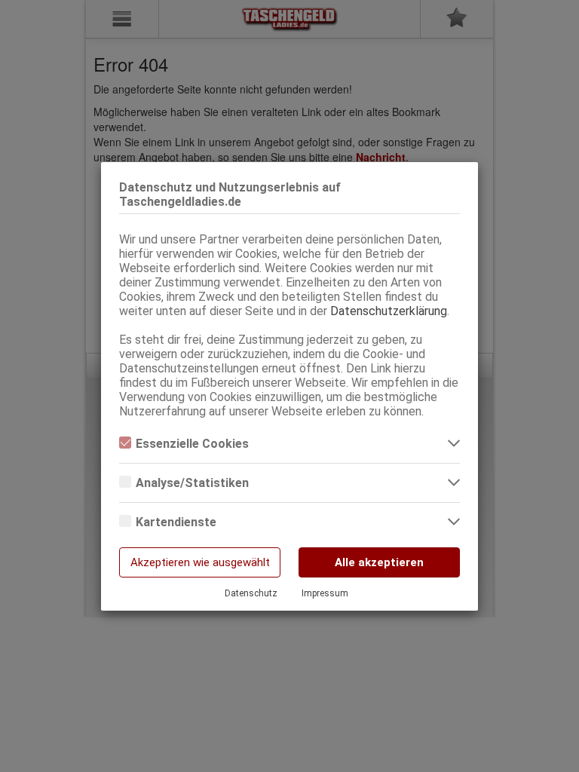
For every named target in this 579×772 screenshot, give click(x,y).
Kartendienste (176, 522)
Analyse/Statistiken (192, 483)
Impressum (325, 593)
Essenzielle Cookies (192, 444)
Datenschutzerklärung (388, 311)
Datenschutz (251, 593)
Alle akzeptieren (379, 562)
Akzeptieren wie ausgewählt (200, 562)
